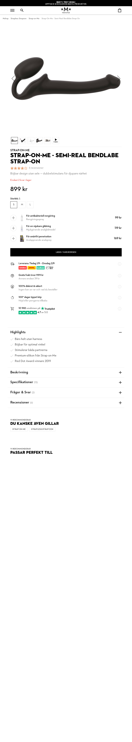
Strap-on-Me (34, 19)
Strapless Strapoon (18, 19)
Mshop (5, 19)
